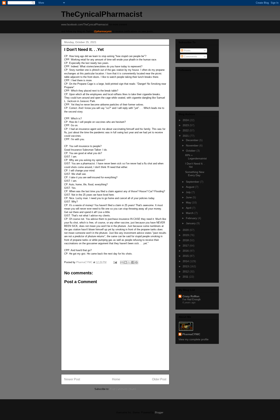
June (189, 197)
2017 (186, 245)
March (190, 212)
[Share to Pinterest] (136, 262)
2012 (186, 271)
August (190, 186)
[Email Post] (115, 262)
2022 (186, 130)
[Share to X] (129, 262)
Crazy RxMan (190, 296)
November (192, 145)
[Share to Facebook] (133, 262)
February (192, 218)
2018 (186, 240)
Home (116, 379)
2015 (186, 255)
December (192, 140)
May (189, 202)
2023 (186, 125)
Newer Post (72, 379)
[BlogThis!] (125, 262)
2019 (186, 235)
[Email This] (122, 262)
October (191, 150)
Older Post (159, 379)
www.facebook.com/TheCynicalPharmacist (84, 24)
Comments (190, 56)
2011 (186, 276)
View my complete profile (193, 339)
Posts (186, 50)
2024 (186, 120)
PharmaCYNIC (191, 334)
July (188, 192)
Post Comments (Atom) (123, 389)
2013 (186, 266)
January (191, 223)
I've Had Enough (191, 299)
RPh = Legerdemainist (196, 157)
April (189, 207)
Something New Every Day (194, 173)
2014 (186, 261)
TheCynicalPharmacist (101, 14)
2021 (186, 135)
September (193, 181)
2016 (186, 250)
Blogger (159, 412)
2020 (186, 229)
